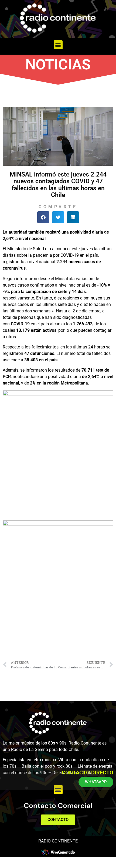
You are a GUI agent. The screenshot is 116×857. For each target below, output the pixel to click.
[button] (58, 44)
